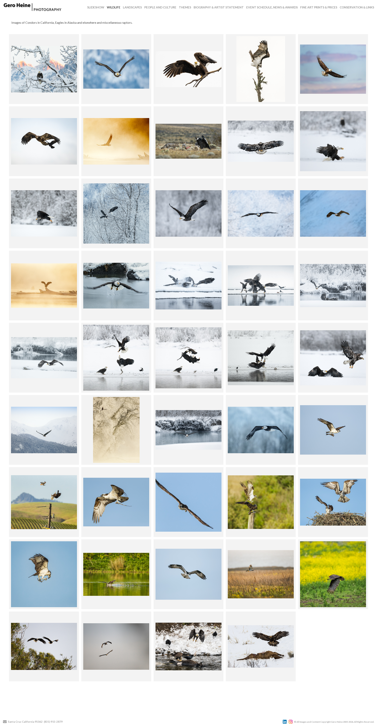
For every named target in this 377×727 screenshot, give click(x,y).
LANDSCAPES (132, 7)
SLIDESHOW (95, 7)
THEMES (185, 7)
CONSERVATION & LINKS (357, 7)
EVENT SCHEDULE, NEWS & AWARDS (272, 7)
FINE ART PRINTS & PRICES (318, 7)
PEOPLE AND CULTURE (160, 7)
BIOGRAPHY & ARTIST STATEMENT (219, 7)
